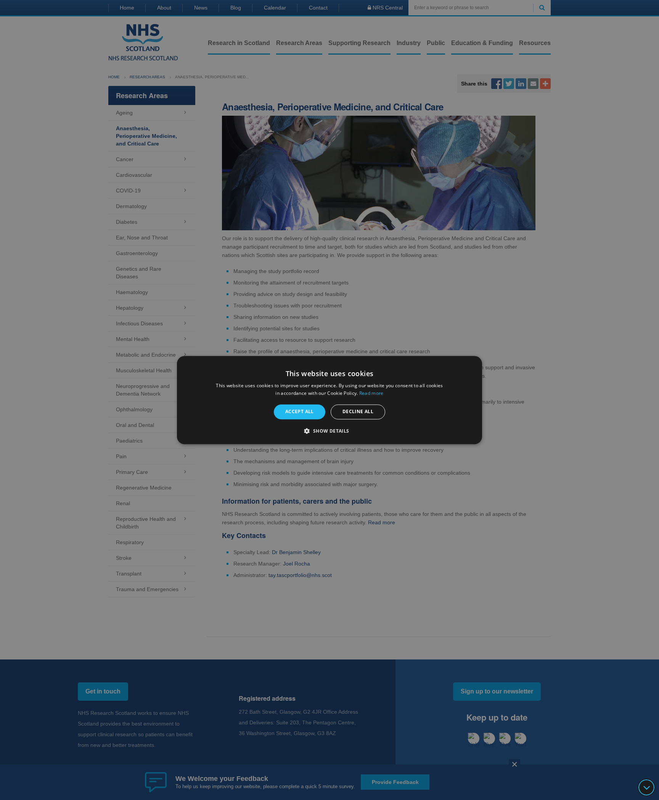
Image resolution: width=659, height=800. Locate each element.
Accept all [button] (299, 412)
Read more (371, 393)
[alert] (329, 400)
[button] (329, 431)
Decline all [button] (357, 412)
